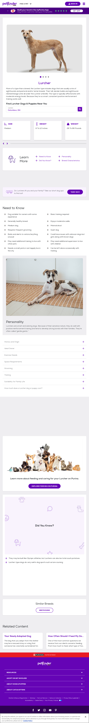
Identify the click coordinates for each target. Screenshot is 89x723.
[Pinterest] (56, 710)
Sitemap (32, 698)
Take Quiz (75, 192)
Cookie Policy (39, 700)
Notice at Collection (55, 698)
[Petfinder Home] (10, 4)
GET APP (76, 11)
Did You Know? (45, 160)
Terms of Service (42, 698)
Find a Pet (24, 4)
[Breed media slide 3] (45, 76)
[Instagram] (44, 710)
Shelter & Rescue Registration (18, 698)
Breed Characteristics (71, 160)
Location (10, 108)
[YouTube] (50, 710)
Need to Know (45, 156)
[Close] (85, 716)
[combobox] (44, 110)
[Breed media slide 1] (40, 76)
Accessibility (29, 700)
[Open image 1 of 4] (44, 49)
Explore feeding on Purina (44, 486)
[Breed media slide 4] (48, 76)
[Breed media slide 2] (43, 76)
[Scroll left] (3, 143)
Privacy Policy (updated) (71, 698)
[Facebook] (33, 710)
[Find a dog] (80, 109)
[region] (44, 718)
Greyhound (44, 610)
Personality (66, 156)
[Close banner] (8, 11)
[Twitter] (39, 710)
